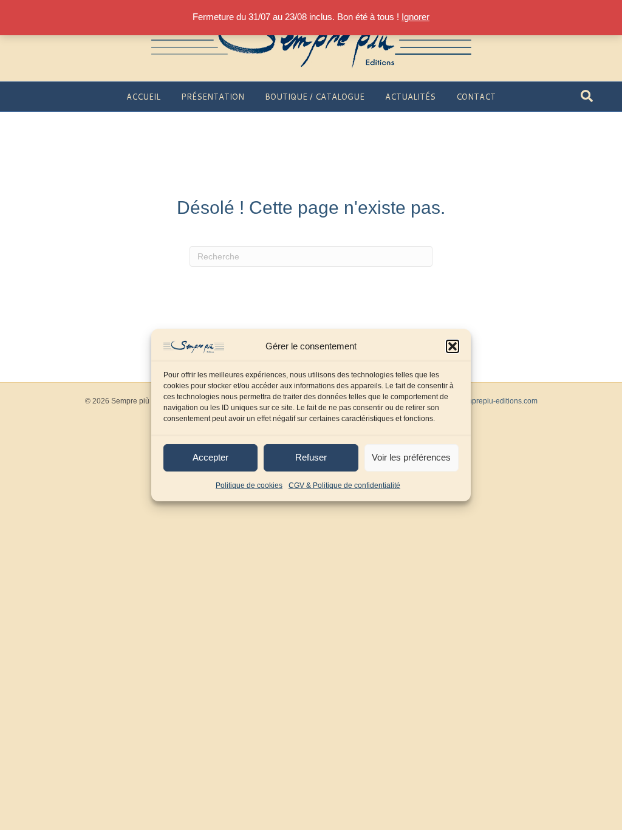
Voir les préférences (411, 457)
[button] (452, 346)
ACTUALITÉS (410, 96)
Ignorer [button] (415, 17)
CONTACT (476, 96)
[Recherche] (587, 96)
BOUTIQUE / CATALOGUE (314, 96)
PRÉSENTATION (212, 96)
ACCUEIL (143, 96)
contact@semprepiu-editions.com (482, 401)
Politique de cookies (249, 485)
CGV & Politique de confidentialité (344, 485)
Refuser (311, 457)
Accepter (210, 457)
